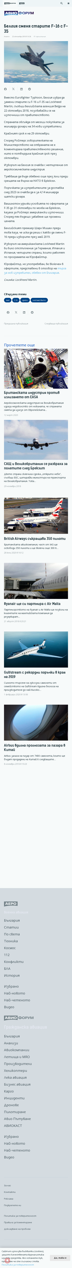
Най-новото (14, 993)
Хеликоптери (15, 1070)
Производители (18, 1063)
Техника (11, 941)
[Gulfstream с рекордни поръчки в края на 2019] (36, 666)
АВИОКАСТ (13, 1125)
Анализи (11, 1043)
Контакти (10, 1191)
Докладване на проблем (17, 1228)
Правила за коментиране (18, 1222)
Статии (11, 927)
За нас (7, 1185)
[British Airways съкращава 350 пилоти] (36, 528)
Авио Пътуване (17, 1118)
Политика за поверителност (20, 1215)
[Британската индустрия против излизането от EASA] (36, 383)
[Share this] (5, 89)
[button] (61, 3)
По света (12, 934)
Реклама (8, 1198)
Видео (9, 1007)
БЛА (7, 968)
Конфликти (14, 961)
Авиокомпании (16, 1050)
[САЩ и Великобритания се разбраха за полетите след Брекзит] (36, 454)
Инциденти (14, 1098)
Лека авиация (15, 1077)
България (12, 920)
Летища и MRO (17, 1057)
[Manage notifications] (7, 1260)
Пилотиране (15, 1112)
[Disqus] (36, 827)
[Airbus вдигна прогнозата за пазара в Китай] (36, 738)
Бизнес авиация (17, 1084)
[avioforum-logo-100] (19, 13)
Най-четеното (17, 1000)
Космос (10, 948)
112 (7, 955)
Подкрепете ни (12, 1205)
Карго (9, 1091)
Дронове (11, 1105)
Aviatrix (7, 37)
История (12, 975)
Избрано (11, 986)
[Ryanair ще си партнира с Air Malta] (36, 595)
